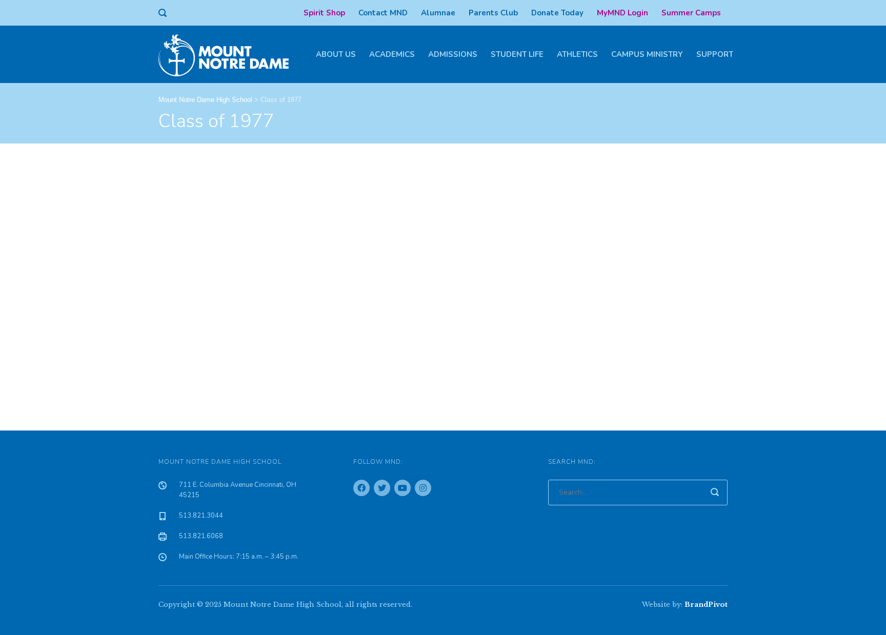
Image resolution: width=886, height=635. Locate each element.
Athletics (577, 54)
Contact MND (383, 13)
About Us (336, 54)
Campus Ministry (647, 54)
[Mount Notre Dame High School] (228, 54)
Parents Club (493, 13)
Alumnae (438, 13)
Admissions (452, 54)
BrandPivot (706, 604)
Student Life (517, 54)
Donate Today (557, 13)
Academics (392, 54)
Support (714, 54)
